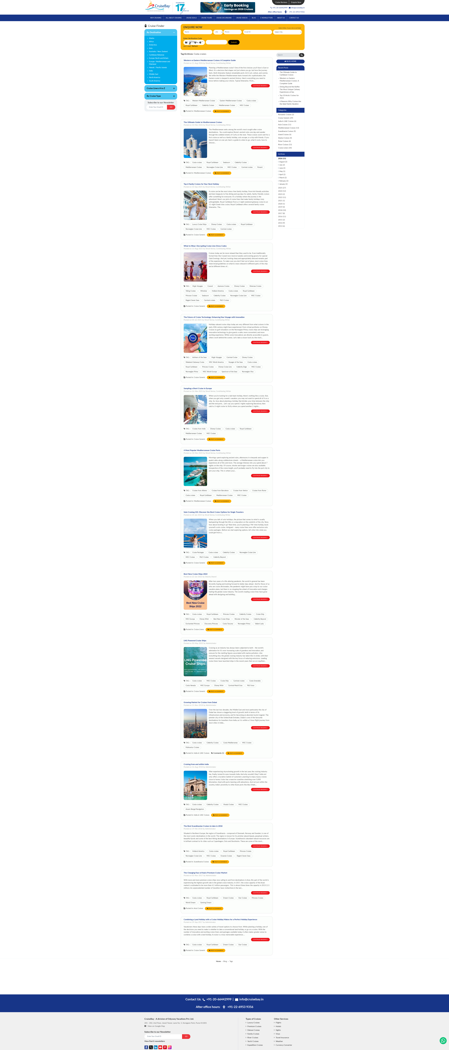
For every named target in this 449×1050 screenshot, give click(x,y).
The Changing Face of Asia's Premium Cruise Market (205, 873)
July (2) (282, 165)
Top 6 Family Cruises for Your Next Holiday (201, 184)
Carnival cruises (247, 167)
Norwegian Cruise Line (215, 167)
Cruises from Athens (199, 490)
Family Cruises (253, 1034)
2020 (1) (281, 204)
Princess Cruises (191, 296)
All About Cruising (174, 18)
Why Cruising (155, 18)
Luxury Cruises (253, 1023)
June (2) (282, 168)
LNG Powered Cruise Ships (195, 641)
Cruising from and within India (196, 764)
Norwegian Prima (192, 372)
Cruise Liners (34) (285, 148)
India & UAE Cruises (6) (287, 121)
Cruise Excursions (224, 18)
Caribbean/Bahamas (156, 55)
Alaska (151, 38)
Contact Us (294, 18)
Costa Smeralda (255, 681)
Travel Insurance (282, 1038)
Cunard (210, 286)
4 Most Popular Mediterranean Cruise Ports (202, 450)
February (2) (283, 181)
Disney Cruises (216, 224)
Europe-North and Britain (158, 58)
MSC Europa (190, 619)
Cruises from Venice (240, 490)
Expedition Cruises (255, 1045)
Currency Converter (284, 1045)
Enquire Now (296, 2)
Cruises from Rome (259, 490)
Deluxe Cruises (253, 1030)
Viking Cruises (191, 291)
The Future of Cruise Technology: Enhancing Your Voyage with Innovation (214, 317)
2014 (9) (281, 223)
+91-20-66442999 (280, 8)
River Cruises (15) (285, 145)
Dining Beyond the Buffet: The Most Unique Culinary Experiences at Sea (290, 89)
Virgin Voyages (197, 286)
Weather (279, 1041)
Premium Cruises (254, 1026)
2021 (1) (281, 201)
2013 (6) (281, 226)
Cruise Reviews (281, 2)
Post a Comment (223, 111)
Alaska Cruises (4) (285, 138)
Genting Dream (205, 903)
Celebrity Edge (241, 367)
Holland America (218, 291)
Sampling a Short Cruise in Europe (198, 388)
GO (171, 107)
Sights (278, 1030)
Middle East (153, 74)
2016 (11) (282, 216)
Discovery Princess (211, 624)
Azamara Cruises (223, 286)
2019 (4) (281, 207)
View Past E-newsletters (154, 1041)
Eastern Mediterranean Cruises (231, 101)
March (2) (283, 178)
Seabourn (226, 162)
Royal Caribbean (191, 105)
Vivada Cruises (228, 804)
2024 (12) (282, 191)
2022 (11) (282, 197)
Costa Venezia (191, 685)
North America (154, 77)
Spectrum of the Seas (229, 372)
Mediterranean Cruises (227, 105)
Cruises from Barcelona (220, 490)
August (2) (283, 162)
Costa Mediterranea (230, 743)
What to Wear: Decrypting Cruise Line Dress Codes (205, 246)
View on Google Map (156, 1026)
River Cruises (252, 1038)
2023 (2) (281, 194)
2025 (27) (282, 188)
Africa (151, 42)
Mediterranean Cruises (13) (288, 128)
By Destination (152, 33)
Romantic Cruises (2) (286, 115)
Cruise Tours (206, 18)
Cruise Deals (191, 18)
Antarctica (153, 45)
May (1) (282, 171)
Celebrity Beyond (219, 557)
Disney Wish (204, 619)
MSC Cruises (244, 105)
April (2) (282, 174)
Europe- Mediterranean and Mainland (159, 63)
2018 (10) (282, 210)
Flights (278, 1023)
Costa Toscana (228, 624)
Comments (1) (218, 753)
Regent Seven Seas (192, 300)
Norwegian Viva (247, 372)
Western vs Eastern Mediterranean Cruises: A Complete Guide (210, 60)
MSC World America (216, 362)
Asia (150, 48)
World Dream (191, 903)
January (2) (283, 184)
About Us (281, 18)
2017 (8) (281, 213)
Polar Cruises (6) (284, 141)
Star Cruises (242, 898)
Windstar (203, 291)
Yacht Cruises (253, 1041)
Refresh (195, 46)
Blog (254, 18)
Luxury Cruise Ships (199, 224)
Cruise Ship (260, 614)
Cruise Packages (198, 552)
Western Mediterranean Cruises (203, 101)
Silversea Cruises (255, 286)
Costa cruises (251, 101)
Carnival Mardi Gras (235, 685)
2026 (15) (282, 158)
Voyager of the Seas (235, 362)
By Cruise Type (152, 97)
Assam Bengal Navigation (195, 809)
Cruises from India (198, 429)
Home (218, 961)
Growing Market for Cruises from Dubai (200, 702)
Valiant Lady (259, 624)
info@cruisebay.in (298, 8)
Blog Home (291, 61)
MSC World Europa (210, 372)
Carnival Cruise (232, 357)
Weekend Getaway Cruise (195, 362)
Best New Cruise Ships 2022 (195, 574)
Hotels (278, 1026)
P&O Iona (250, 685)
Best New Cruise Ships (222, 619)
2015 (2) (281, 220)
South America (154, 81)
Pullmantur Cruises (192, 747)
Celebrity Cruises (208, 105)
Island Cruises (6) (284, 134)
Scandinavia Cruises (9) (287, 131)
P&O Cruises (224, 300)
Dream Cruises (228, 898)
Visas (278, 1034)
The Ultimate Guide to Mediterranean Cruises (203, 122)
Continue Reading (260, 85)
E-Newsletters (266, 18)
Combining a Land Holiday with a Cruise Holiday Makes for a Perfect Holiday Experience (220, 919)
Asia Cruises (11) (284, 125)
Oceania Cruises (226, 856)
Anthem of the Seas (199, 357)
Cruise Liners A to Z (154, 89)
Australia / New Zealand (158, 51)
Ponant (260, 167)
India (151, 71)
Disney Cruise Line (225, 367)
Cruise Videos (241, 18)
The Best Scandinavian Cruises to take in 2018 (203, 826)
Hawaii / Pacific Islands (158, 67)
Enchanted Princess (193, 624)
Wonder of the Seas (242, 619)
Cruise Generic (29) (285, 118)
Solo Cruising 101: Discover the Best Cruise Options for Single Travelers (214, 512)
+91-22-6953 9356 (297, 12)
